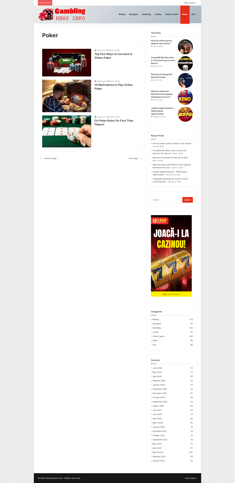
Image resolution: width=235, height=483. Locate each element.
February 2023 (159, 456)
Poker (185, 14)
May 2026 (157, 372)
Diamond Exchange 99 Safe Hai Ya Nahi (70, 3)
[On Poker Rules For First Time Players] (66, 131)
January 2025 (159, 427)
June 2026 (157, 368)
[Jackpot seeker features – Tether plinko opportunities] (185, 114)
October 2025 (159, 397)
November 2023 (160, 431)
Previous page (50, 158)
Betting (122, 14)
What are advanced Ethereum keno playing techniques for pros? (161, 94)
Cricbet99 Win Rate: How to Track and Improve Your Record (163, 60)
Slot (193, 14)
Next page (133, 158)
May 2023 (157, 444)
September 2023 (160, 440)
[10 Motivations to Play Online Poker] (66, 96)
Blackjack (133, 14)
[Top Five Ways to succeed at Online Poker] (66, 62)
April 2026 (157, 376)
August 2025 (158, 406)
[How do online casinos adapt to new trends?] (185, 46)
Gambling (146, 14)
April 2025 (157, 418)
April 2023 (157, 448)
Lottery (158, 14)
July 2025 (157, 410)
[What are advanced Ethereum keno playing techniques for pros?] (185, 97)
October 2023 (159, 435)
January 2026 (159, 385)
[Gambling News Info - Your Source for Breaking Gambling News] (62, 14)
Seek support (190, 3)
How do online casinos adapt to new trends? (172, 143)
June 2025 (157, 414)
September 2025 (160, 402)
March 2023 (158, 452)
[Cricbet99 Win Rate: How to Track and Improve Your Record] (185, 63)
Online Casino (171, 14)
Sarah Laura (101, 50)
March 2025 (158, 423)
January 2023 (159, 461)
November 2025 (160, 393)
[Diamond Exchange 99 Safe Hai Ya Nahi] (185, 80)
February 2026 (159, 381)
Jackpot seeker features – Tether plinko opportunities (163, 111)
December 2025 (160, 389)
